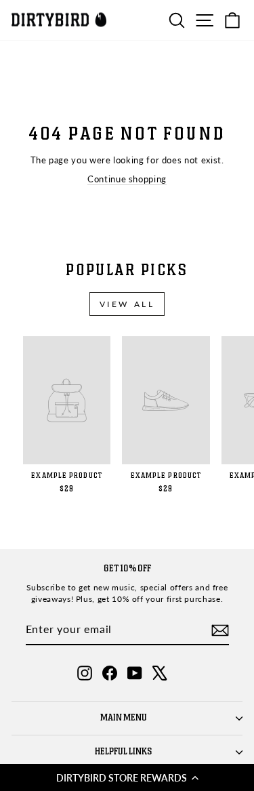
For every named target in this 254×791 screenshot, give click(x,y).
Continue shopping (127, 179)
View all (127, 304)
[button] (127, 777)
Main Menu (123, 718)
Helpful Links (123, 751)
